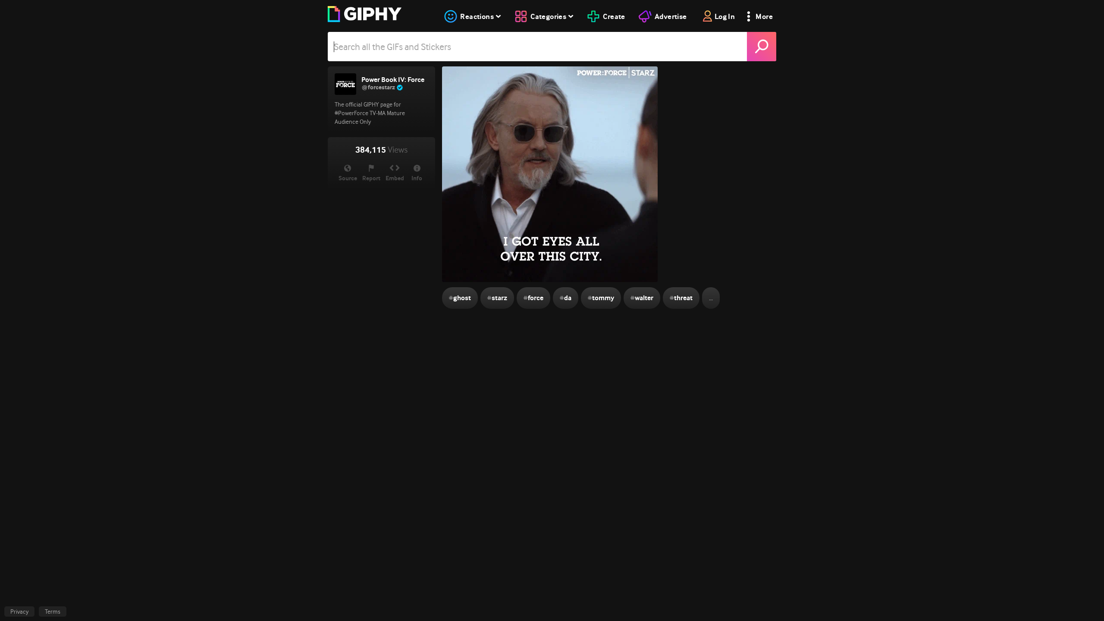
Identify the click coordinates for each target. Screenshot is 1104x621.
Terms (52, 611)
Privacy (19, 611)
